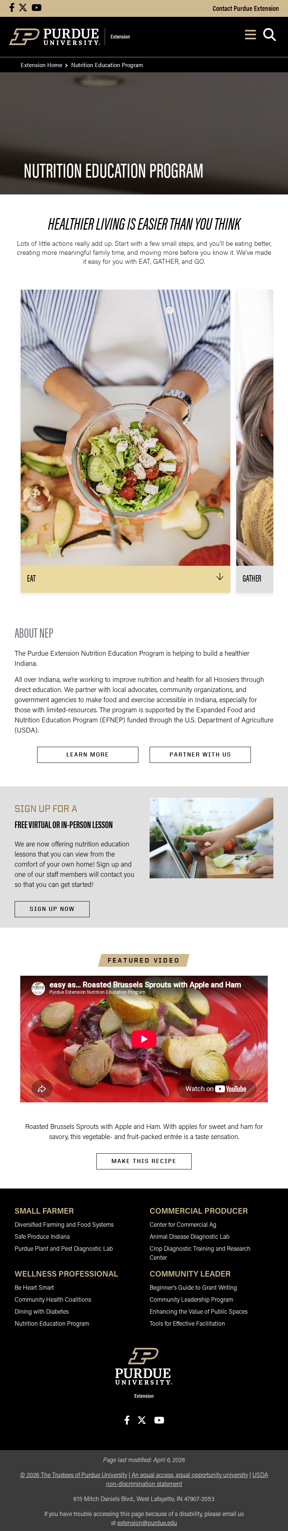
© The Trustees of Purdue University (73, 1476)
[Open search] (269, 36)
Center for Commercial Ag (183, 1225)
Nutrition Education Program (52, 1324)
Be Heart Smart (34, 1288)
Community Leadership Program (191, 1300)
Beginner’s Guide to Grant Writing (193, 1288)
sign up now (52, 908)
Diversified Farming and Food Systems (64, 1225)
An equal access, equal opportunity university (190, 1476)
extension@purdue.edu (147, 1524)
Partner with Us (200, 754)
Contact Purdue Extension (246, 8)
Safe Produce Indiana (42, 1237)
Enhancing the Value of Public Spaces (199, 1312)
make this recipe (144, 1161)
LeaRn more (87, 754)
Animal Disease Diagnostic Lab (190, 1237)
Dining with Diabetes (42, 1312)
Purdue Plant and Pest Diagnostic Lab (64, 1249)
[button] (125, 579)
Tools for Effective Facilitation (187, 1324)
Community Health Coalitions (53, 1300)
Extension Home (41, 64)
